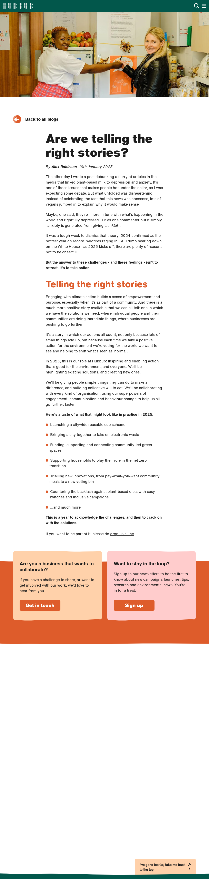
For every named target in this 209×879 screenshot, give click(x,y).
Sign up (134, 605)
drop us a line (122, 533)
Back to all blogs (41, 119)
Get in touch (40, 605)
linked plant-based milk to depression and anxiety (108, 182)
